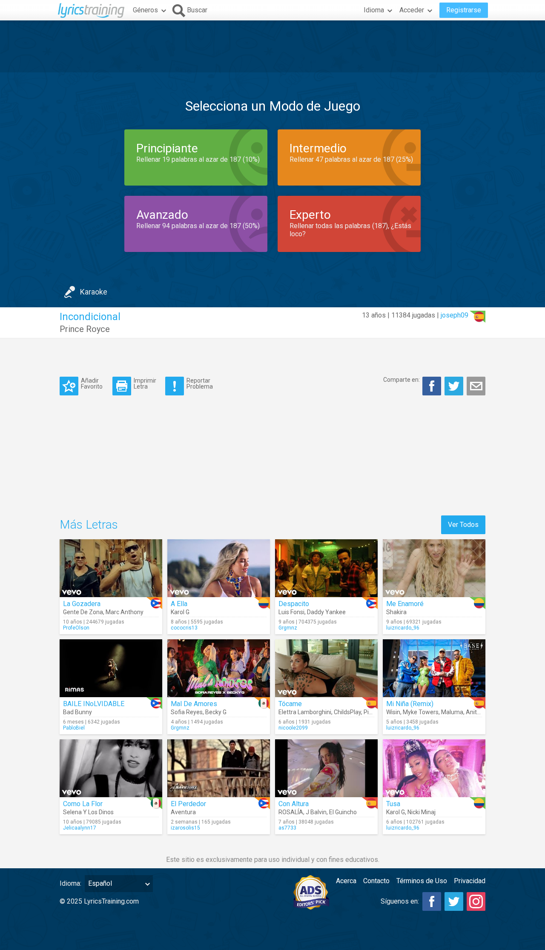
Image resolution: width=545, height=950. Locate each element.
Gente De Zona (83, 612)
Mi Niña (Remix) (409, 704)
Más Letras (89, 525)
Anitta (474, 712)
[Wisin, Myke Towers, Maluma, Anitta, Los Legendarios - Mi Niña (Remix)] (434, 668)
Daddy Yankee (326, 612)
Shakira (396, 612)
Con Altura (293, 804)
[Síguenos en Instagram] (476, 901)
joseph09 (454, 315)
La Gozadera (81, 604)
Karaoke (93, 291)
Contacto (376, 881)
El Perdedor (188, 804)
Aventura (183, 812)
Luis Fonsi (291, 612)
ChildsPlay (347, 712)
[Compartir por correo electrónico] (476, 386)
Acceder (411, 10)
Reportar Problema (199, 383)
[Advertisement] (272, 46)
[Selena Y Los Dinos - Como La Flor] (111, 768)
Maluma (452, 712)
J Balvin (316, 812)
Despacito (293, 604)
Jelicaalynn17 (79, 828)
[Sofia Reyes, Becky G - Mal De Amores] (218, 668)
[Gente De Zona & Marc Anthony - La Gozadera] (111, 568)
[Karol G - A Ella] (218, 568)
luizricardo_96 (402, 628)
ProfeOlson (76, 628)
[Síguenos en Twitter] (454, 901)
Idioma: (70, 883)
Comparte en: (401, 380)
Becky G (216, 712)
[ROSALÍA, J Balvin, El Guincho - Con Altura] (326, 768)
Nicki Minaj (421, 812)
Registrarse (463, 10)
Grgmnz (287, 628)
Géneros (145, 10)
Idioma (374, 10)
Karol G (180, 612)
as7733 (287, 828)
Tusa (393, 804)
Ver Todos (463, 525)
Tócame (290, 704)
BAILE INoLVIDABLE (93, 704)
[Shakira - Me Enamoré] (434, 568)
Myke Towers (421, 712)
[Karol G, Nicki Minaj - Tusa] (434, 768)
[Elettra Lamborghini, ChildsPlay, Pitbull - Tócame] (326, 668)
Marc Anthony (124, 612)
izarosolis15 (185, 828)
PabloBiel (74, 728)
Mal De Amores (194, 704)
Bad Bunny (77, 712)
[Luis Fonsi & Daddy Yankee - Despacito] (326, 568)
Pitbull (372, 712)
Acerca (346, 881)
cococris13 (184, 628)
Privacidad (469, 881)
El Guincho (343, 812)
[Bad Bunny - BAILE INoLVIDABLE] (111, 668)
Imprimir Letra (145, 383)
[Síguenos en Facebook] (431, 901)
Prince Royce (85, 329)
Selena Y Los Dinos (88, 812)
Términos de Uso (421, 881)
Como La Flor (83, 804)
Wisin (393, 712)
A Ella (179, 604)
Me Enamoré (405, 604)
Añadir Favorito (92, 383)
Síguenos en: (400, 901)
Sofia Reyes (187, 712)
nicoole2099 (293, 728)
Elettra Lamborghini (304, 712)
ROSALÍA (290, 812)
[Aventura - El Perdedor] (218, 768)
